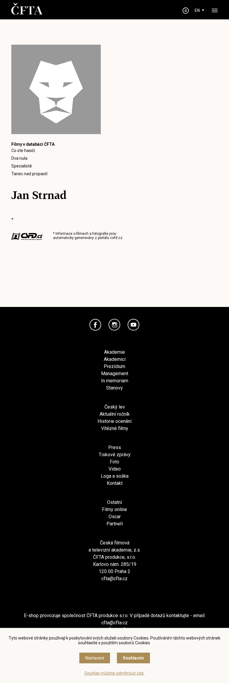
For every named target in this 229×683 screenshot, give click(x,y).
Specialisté (21, 166)
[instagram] (114, 325)
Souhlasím (133, 658)
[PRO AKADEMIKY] (186, 10)
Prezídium (114, 366)
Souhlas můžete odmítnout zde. (114, 673)
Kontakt (115, 483)
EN (197, 10)
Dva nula (19, 158)
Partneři (114, 524)
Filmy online (114, 509)
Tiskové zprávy (115, 454)
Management (114, 373)
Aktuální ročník (115, 414)
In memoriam (114, 381)
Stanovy (114, 388)
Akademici (115, 359)
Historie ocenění (114, 421)
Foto (114, 462)
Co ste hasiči (23, 150)
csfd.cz (116, 238)
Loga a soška (115, 476)
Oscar (115, 516)
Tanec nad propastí (29, 173)
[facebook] (95, 325)
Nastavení (94, 658)
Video (115, 469)
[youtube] (134, 325)
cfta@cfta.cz (114, 578)
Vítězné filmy (114, 428)
